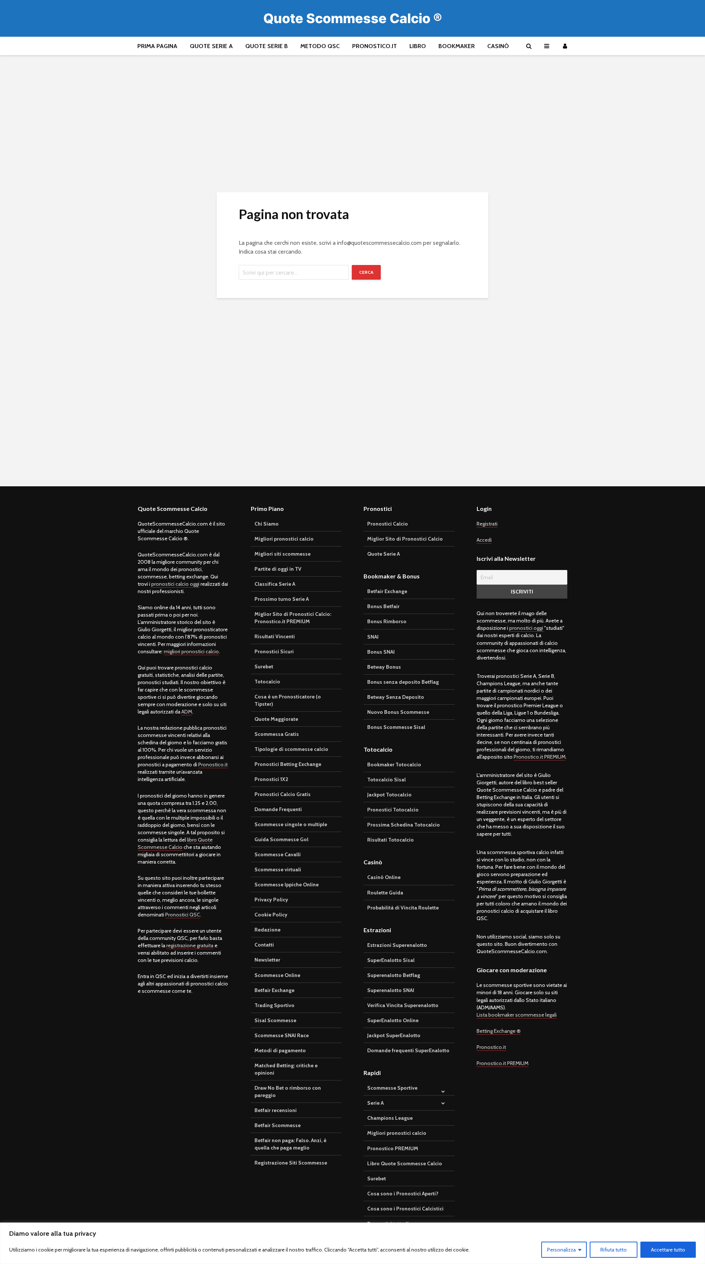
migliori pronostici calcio (191, 651)
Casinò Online (384, 877)
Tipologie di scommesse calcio (291, 749)
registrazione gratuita (189, 945)
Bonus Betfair (383, 606)
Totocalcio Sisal (386, 779)
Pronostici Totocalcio (393, 809)
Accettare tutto (668, 1249)
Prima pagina (157, 46)
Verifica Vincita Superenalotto (402, 1005)
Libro (417, 46)
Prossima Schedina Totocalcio (403, 824)
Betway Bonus (384, 667)
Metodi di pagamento (280, 1050)
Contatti (264, 944)
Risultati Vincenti (274, 636)
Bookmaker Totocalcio (394, 764)
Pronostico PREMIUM (392, 1148)
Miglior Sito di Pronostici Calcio (405, 538)
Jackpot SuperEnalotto (393, 1035)
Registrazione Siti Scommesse (290, 1162)
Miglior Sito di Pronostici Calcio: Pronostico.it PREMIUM (292, 618)
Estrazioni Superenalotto (397, 945)
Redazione (267, 929)
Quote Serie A (211, 46)
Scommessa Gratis (276, 734)
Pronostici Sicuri (274, 651)
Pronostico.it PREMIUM (539, 756)
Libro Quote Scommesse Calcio (404, 1163)
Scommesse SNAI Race (281, 1035)
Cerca (366, 272)
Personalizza (561, 1249)
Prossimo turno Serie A (281, 599)
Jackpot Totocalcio (389, 794)
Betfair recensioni (275, 1110)
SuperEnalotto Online (393, 1020)
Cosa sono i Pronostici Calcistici (405, 1208)
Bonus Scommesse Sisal (396, 727)
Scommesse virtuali (277, 869)
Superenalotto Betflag (393, 975)
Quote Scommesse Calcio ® (352, 18)
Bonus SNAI (381, 652)
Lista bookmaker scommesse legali (517, 1014)
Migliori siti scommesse (282, 554)
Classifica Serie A (274, 584)
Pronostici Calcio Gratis (282, 794)
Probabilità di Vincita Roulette (403, 907)
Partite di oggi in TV (277, 569)
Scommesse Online (277, 975)
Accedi (484, 540)
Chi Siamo (266, 523)
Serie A (375, 1103)
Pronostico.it (374, 46)
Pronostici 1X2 (271, 779)
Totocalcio (267, 681)
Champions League (390, 1118)
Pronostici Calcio (387, 523)
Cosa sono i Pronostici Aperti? (402, 1193)
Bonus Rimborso (386, 621)
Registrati (487, 523)
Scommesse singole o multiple (290, 824)
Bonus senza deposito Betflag (403, 682)
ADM (186, 711)
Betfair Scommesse (277, 1125)
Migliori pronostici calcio (284, 538)
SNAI (373, 636)
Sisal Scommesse (275, 1020)
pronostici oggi (526, 628)
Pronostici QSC (182, 914)
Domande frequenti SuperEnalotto (408, 1050)
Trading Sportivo (274, 1005)
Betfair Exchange (274, 990)
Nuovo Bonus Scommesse (398, 712)
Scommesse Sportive (392, 1088)
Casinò (498, 46)
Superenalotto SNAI (390, 990)
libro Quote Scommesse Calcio (175, 843)
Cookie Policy (271, 914)
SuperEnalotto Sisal (391, 960)
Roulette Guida (385, 892)
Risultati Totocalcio (390, 839)
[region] (352, 1243)
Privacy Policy (271, 899)
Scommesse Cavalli (277, 854)
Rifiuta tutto (613, 1249)
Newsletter (267, 959)
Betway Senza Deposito (395, 697)
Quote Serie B (266, 46)
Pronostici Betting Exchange (287, 764)
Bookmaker (456, 46)
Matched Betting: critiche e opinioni (286, 1069)
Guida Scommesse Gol (281, 839)
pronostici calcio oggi (175, 584)
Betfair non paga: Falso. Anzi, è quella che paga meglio (290, 1144)
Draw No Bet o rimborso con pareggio (287, 1091)
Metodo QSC (320, 46)
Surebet (263, 666)
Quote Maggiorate (276, 719)
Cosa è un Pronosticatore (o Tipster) (287, 700)
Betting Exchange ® (499, 1031)
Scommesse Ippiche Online (286, 884)
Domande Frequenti (278, 809)
